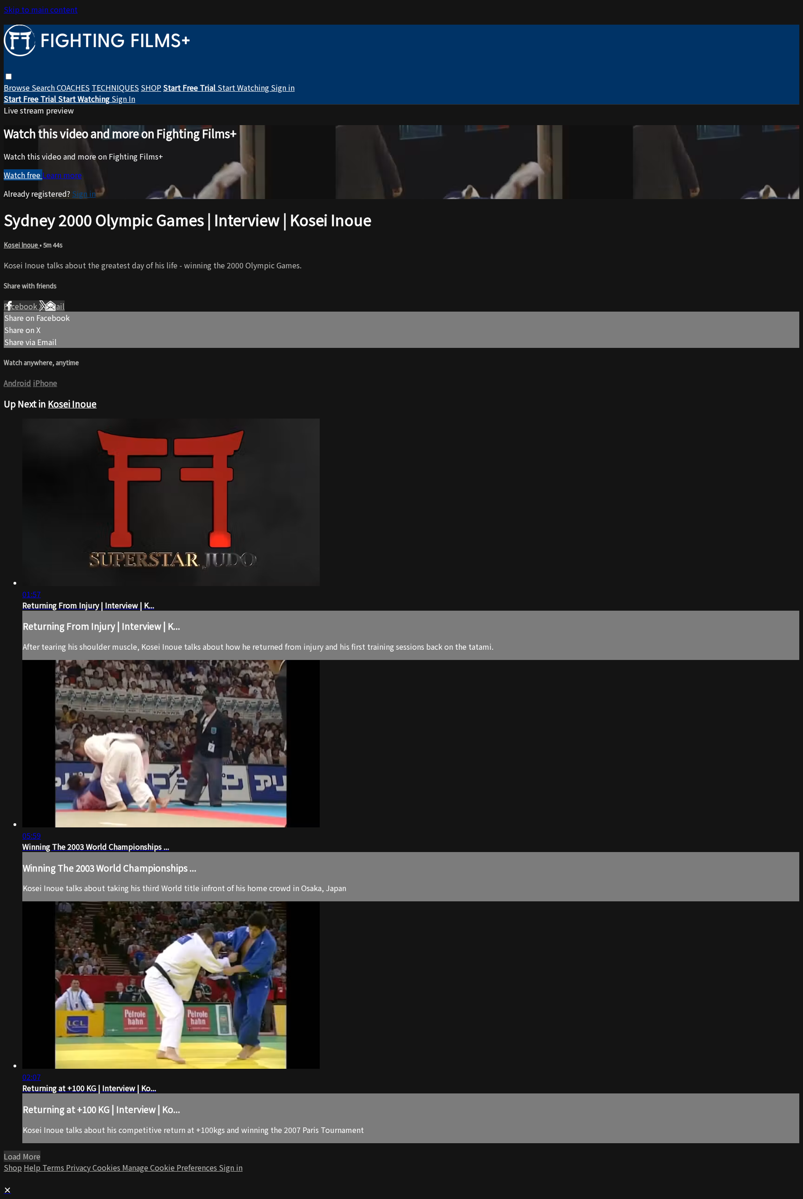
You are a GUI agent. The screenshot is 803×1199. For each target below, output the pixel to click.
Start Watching (244, 87)
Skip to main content (41, 9)
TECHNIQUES (115, 87)
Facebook (21, 306)
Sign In (123, 98)
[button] (9, 76)
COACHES (73, 87)
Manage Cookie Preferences (170, 1167)
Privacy (79, 1167)
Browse (18, 87)
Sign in (283, 87)
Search (44, 87)
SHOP (151, 87)
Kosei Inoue (21, 244)
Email (55, 306)
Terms (54, 1167)
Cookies (107, 1167)
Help (33, 1167)
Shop (13, 1167)
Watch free (23, 174)
